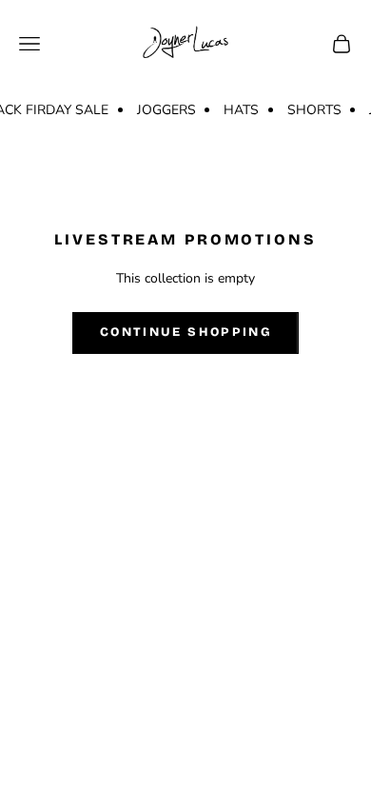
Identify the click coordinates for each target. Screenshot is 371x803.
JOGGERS (166, 110)
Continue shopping (185, 332)
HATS (241, 110)
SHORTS (314, 110)
